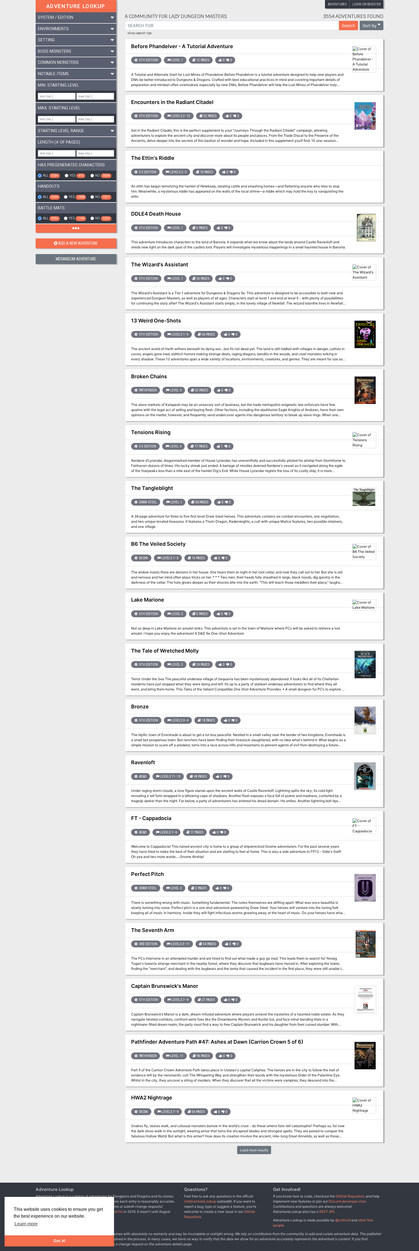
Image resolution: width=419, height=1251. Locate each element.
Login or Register (366, 4)
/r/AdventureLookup (200, 1201)
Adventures (337, 4)
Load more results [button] (254, 1150)
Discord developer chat (347, 1201)
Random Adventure (78, 259)
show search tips (140, 33)
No (102, 175)
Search (348, 25)
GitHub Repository (350, 1196)
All (50, 175)
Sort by (370, 25)
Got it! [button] (59, 1240)
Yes (76, 175)
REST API (326, 1211)
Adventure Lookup (75, 6)
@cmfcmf (342, 1220)
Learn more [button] (26, 1223)
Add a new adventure (78, 243)
